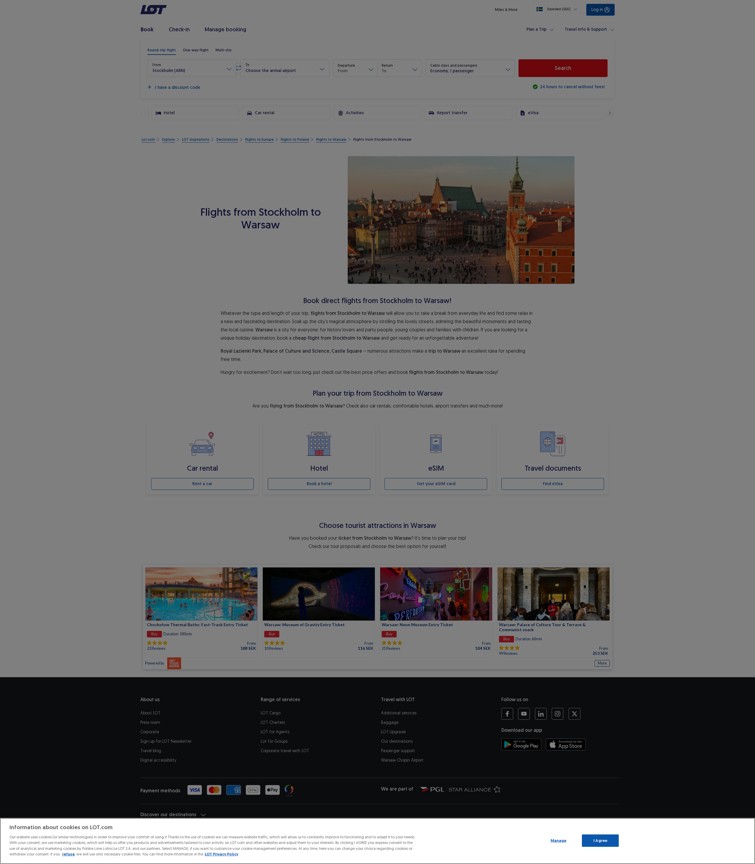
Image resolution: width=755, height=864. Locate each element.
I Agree (600, 840)
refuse (68, 854)
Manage (559, 840)
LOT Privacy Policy (221, 854)
